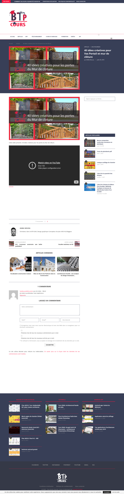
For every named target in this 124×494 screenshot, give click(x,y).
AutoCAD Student (77, 489)
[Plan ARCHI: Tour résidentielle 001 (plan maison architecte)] (14, 408)
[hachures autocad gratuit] (14, 452)
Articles (20, 36)
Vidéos (73, 36)
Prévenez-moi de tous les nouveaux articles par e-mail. (37, 338)
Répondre (23, 295)
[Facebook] (114, 1)
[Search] (114, 38)
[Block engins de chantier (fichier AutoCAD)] (14, 419)
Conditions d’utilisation (50, 1)
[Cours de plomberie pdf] (89, 154)
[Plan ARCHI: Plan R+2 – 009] (14, 441)
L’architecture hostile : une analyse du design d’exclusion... (68, 274)
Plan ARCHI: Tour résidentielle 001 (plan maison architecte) (31, 406)
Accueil (12, 36)
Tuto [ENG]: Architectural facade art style (68, 406)
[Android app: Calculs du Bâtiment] (87, 408)
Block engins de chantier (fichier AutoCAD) (32, 417)
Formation (64, 36)
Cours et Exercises (51, 36)
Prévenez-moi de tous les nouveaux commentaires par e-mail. (40, 333)
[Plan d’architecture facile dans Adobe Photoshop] (51, 419)
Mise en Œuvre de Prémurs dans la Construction (44, 274)
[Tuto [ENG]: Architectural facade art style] (51, 408)
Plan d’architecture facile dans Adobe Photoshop (67, 417)
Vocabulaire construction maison (20, 274)
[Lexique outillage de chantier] (89, 165)
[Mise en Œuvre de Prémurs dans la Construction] (44, 264)
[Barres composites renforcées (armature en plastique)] (89, 143)
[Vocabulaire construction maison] (21, 264)
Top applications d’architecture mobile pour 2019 (104, 428)
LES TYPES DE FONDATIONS (21, 1)
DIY (80, 36)
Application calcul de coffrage (104, 416)
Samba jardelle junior (26, 291)
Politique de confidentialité (66, 1)
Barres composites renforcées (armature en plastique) (104, 142)
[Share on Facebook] (49, 221)
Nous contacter (80, 1)
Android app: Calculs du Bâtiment (102, 406)
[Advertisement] (80, 18)
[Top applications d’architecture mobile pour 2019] (87, 430)
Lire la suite (115, 492)
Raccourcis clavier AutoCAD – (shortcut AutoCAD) (31, 428)
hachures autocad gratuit (29, 449)
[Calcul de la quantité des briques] (89, 176)
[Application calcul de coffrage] (87, 419)
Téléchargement (37, 36)
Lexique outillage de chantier (106, 162)
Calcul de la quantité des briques (104, 174)
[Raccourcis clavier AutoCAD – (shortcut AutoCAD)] (14, 430)
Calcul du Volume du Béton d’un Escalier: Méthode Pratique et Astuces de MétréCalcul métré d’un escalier (105, 188)
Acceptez (107, 492)
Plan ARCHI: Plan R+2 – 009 (30, 438)
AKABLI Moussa (90, 60)
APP (26, 36)
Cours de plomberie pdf (104, 151)
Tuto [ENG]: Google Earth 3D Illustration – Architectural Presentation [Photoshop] (67, 429)
